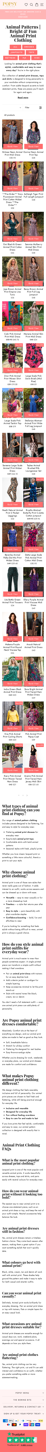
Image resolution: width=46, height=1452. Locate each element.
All (16, 47)
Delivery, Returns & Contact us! (22, 1406)
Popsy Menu (22, 1393)
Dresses (29, 47)
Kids (37, 58)
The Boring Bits (22, 1400)
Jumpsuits (16, 52)
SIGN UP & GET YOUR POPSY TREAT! (22, 1413)
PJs (24, 58)
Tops (31, 52)
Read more (23, 97)
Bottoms (10, 58)
